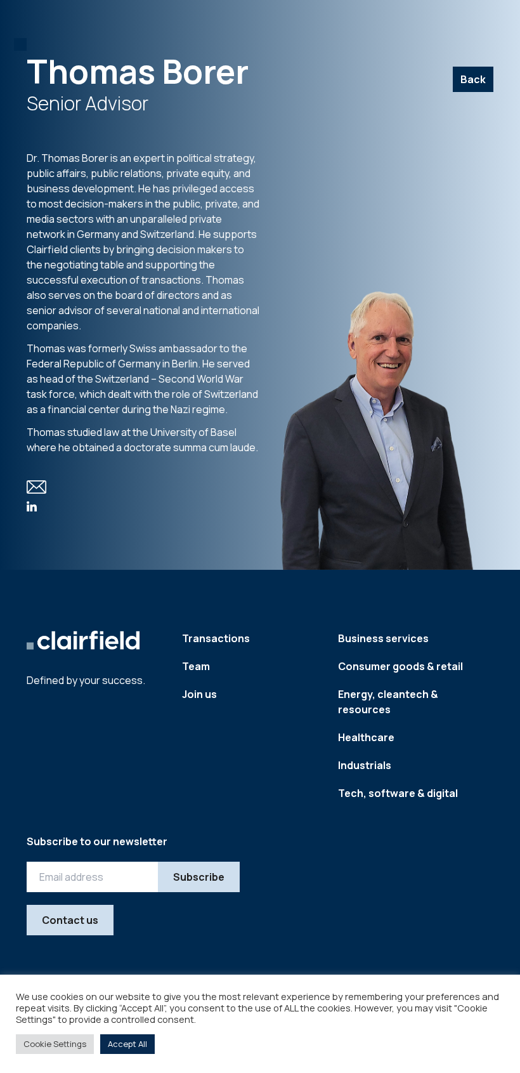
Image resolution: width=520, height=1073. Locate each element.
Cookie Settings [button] (54, 1044)
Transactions (216, 638)
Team (196, 666)
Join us (199, 694)
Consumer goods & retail (400, 666)
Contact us (70, 920)
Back (473, 79)
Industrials (364, 765)
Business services (383, 638)
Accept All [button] (127, 1044)
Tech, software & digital (398, 793)
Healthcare (366, 737)
